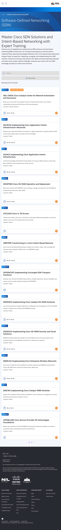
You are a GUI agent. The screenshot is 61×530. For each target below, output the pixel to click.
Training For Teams (6, 510)
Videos (32, 505)
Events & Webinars (35, 499)
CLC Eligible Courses (6, 507)
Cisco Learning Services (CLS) (21, 509)
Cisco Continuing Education (22, 504)
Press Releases (34, 511)
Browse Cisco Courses (7, 493)
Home (3, 14)
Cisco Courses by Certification (5, 500)
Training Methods (20, 501)
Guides (32, 502)
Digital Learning (5, 496)
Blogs (32, 493)
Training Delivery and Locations (21, 497)
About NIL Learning (50, 493)
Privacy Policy (5, 521)
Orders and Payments (21, 493)
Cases (32, 496)
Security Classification (15, 521)
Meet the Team (49, 496)
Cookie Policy (24, 521)
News (32, 508)
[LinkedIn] (2, 519)
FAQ (17, 513)
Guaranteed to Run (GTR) (7, 504)
